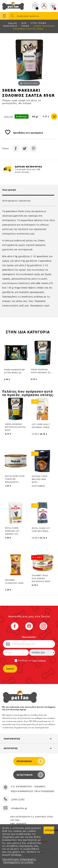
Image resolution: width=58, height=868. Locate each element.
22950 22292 (18, 799)
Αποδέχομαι (49, 830)
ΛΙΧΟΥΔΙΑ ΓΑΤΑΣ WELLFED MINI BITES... (39, 479)
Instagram (43, 626)
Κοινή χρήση (15, 148)
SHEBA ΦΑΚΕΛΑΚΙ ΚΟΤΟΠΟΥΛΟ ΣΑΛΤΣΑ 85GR (15, 427)
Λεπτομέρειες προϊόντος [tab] (16, 200)
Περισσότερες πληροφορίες (19, 859)
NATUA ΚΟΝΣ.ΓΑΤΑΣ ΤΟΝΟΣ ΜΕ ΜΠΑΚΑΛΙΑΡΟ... (15, 479)
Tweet (24, 148)
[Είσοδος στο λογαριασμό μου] (44, 5)
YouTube (29, 626)
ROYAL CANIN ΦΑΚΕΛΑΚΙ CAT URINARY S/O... (12, 531)
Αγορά (54, 116)
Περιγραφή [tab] (9, 189)
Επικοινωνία (24, 761)
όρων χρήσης (39, 661)
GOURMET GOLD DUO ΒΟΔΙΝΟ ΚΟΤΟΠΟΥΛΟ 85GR (41, 578)
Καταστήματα (25, 774)
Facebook (14, 626)
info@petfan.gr (19, 808)
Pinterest (33, 148)
